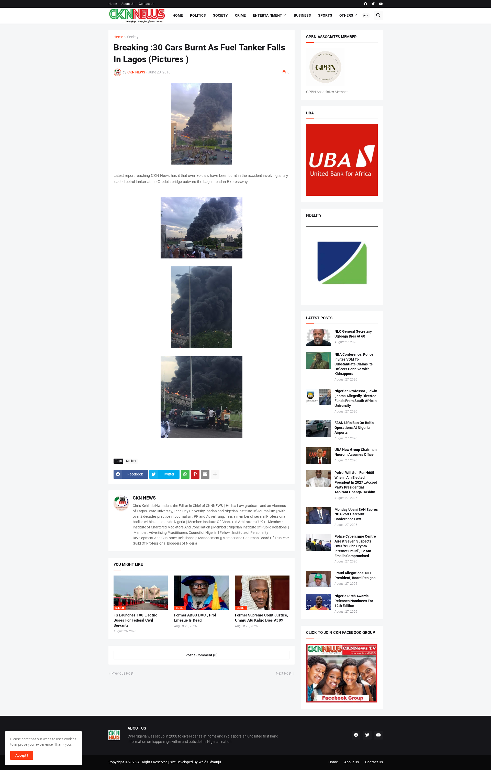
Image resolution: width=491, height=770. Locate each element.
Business (302, 15)
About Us (127, 4)
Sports (325, 15)
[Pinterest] (195, 474)
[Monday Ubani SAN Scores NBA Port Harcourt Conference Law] (318, 515)
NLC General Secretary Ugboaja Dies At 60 (353, 333)
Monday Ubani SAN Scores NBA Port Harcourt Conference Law (356, 514)
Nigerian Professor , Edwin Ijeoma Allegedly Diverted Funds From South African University (355, 398)
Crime (240, 15)
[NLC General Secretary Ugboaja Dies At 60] (318, 337)
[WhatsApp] (185, 474)
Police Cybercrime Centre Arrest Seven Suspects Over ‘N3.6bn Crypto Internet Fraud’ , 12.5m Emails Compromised (355, 546)
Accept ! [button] (21, 755)
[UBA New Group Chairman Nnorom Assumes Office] (318, 455)
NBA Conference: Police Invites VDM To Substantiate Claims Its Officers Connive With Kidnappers (353, 364)
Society (220, 15)
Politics (198, 15)
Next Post (284, 673)
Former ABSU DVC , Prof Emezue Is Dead (195, 618)
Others (346, 15)
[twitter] (373, 4)
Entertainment (267, 15)
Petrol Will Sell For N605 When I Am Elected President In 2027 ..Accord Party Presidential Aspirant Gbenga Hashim (355, 482)
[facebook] (365, 4)
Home (112, 4)
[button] (366, 15)
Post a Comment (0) (201, 655)
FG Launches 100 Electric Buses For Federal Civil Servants (135, 620)
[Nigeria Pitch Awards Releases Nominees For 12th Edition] (318, 602)
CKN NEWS (144, 498)
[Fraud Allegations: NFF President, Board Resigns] (318, 579)
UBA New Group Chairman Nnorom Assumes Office (355, 452)
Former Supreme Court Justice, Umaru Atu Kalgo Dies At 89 (261, 618)
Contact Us (146, 4)
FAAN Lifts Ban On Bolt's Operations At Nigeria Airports (354, 428)
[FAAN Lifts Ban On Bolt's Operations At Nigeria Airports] (318, 428)
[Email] (205, 474)
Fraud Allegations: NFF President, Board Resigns (354, 575)
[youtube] (381, 4)
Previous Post (122, 673)
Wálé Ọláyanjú (209, 762)
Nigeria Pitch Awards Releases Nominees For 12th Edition (353, 601)
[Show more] (215, 474)
